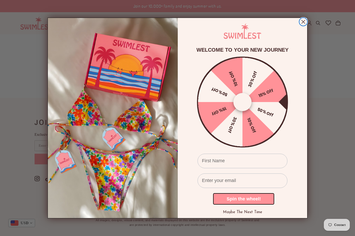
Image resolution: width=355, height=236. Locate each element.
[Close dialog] (303, 22)
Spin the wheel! (244, 198)
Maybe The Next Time (242, 212)
